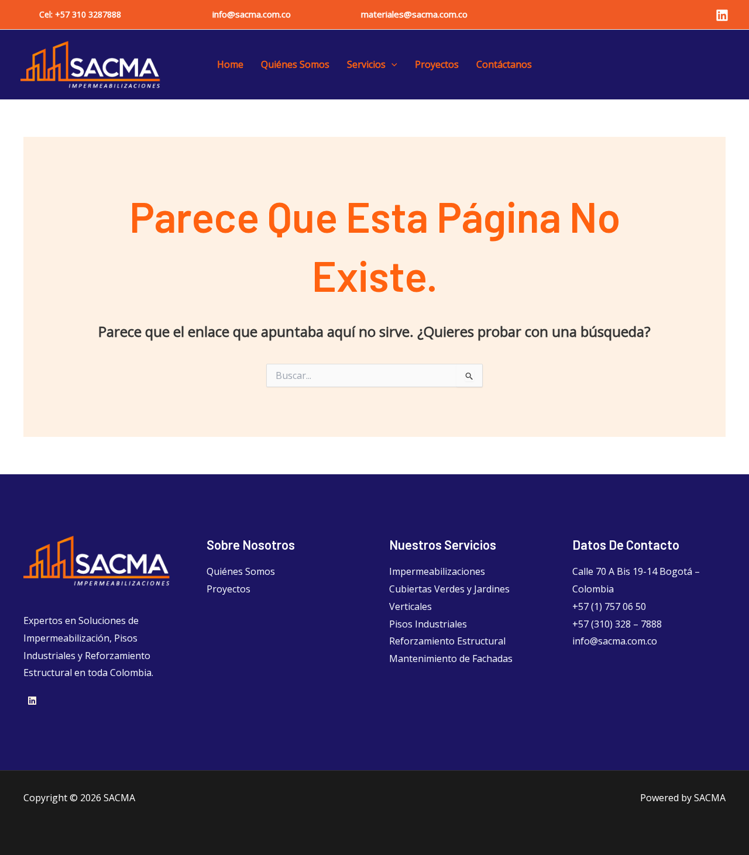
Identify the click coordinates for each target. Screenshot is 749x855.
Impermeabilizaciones (437, 571)
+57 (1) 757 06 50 (609, 606)
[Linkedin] (722, 15)
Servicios (366, 64)
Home (230, 64)
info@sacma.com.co (251, 14)
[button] (80, 14)
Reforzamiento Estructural (447, 641)
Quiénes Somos (295, 64)
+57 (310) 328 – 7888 (617, 624)
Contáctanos (504, 64)
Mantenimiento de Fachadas (451, 658)
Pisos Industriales (428, 624)
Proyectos (437, 64)
